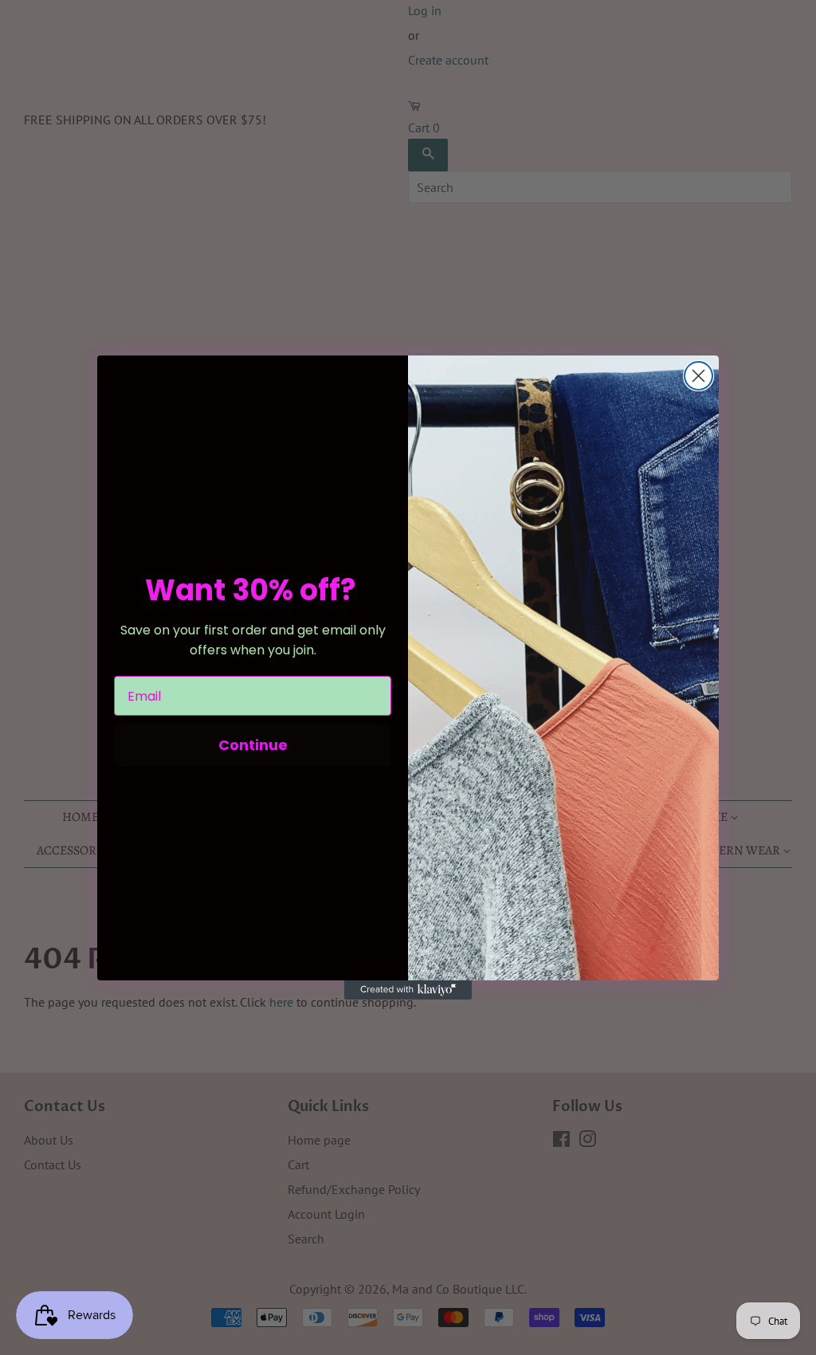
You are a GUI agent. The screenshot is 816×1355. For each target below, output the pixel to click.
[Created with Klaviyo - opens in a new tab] (408, 990)
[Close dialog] (698, 376)
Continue (253, 745)
